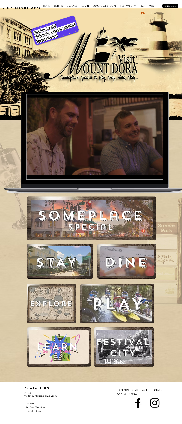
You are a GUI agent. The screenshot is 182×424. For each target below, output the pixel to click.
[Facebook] (138, 403)
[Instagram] (154, 403)
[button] (170, 6)
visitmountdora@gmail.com (40, 396)
